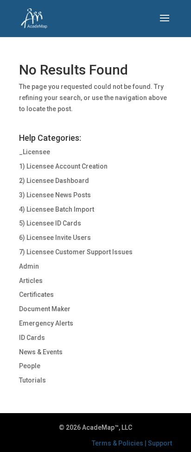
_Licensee (34, 152)
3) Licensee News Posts (55, 195)
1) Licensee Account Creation (63, 166)
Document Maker (44, 309)
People (29, 366)
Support (160, 443)
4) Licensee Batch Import (56, 209)
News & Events (41, 352)
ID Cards (32, 337)
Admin (29, 266)
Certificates (36, 294)
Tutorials (32, 380)
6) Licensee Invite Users (55, 237)
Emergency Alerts (46, 323)
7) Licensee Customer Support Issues (76, 252)
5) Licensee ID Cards (50, 223)
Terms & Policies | (120, 443)
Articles (31, 280)
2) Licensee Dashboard (54, 180)
